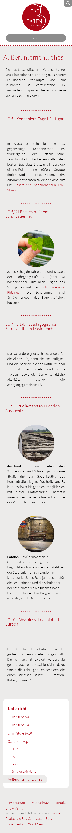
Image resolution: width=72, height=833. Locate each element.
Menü (36, 38)
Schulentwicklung (23, 771)
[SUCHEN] (68, 3)
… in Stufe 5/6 (19, 716)
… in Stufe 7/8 (19, 724)
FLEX (14, 749)
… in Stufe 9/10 (20, 733)
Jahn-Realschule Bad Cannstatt (36, 17)
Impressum (17, 802)
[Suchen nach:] (42, 3)
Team (15, 764)
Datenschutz (40, 802)
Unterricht (17, 708)
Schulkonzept (18, 741)
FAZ (14, 756)
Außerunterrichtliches (25, 779)
